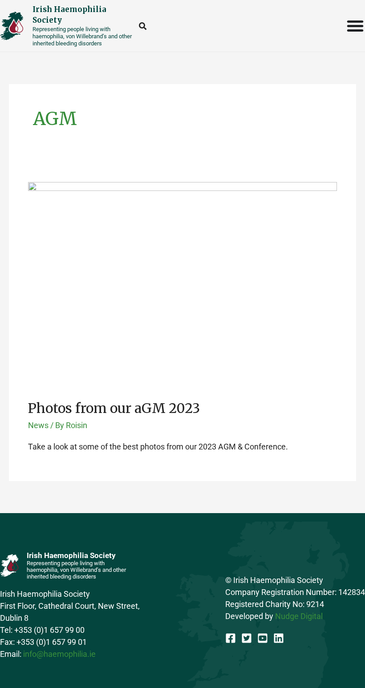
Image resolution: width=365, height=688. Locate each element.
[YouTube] (262, 638)
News (38, 425)
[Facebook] (230, 638)
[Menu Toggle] (355, 26)
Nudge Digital (299, 616)
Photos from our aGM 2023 (114, 408)
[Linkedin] (278, 638)
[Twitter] (246, 638)
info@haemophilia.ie (59, 654)
